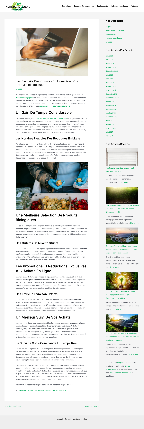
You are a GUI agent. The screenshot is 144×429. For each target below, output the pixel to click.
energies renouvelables (84, 6)
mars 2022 (110, 121)
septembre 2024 (112, 98)
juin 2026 (109, 56)
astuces (134, 6)
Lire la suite (123, 182)
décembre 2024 (112, 94)
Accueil (60, 419)
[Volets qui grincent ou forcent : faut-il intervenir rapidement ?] (122, 157)
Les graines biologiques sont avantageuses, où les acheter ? (42, 390)
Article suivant (92, 406)
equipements (102, 6)
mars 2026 (110, 63)
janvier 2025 (111, 90)
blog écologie (122, 362)
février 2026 (111, 67)
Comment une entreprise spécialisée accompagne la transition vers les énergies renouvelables (120, 294)
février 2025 (111, 86)
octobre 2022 (111, 113)
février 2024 (111, 101)
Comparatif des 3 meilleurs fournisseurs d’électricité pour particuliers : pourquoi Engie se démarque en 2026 (122, 249)
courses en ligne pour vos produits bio (54, 106)
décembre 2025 (112, 71)
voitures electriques (119, 6)
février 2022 (111, 124)
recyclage (66, 6)
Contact (68, 419)
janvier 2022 (111, 128)
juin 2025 (109, 75)
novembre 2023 (112, 105)
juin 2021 (109, 132)
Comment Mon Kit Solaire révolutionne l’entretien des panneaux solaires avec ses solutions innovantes (123, 336)
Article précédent (13, 406)
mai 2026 (109, 60)
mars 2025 (110, 82)
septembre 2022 (112, 117)
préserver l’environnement (120, 373)
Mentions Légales (80, 419)
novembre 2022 (112, 109)
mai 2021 (109, 136)
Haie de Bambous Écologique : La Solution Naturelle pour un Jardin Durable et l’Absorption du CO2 (122, 208)
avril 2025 (110, 79)
